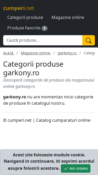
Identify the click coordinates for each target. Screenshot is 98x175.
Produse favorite (24, 28)
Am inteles (78, 168)
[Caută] (88, 40)
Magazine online (67, 17)
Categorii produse (25, 17)
